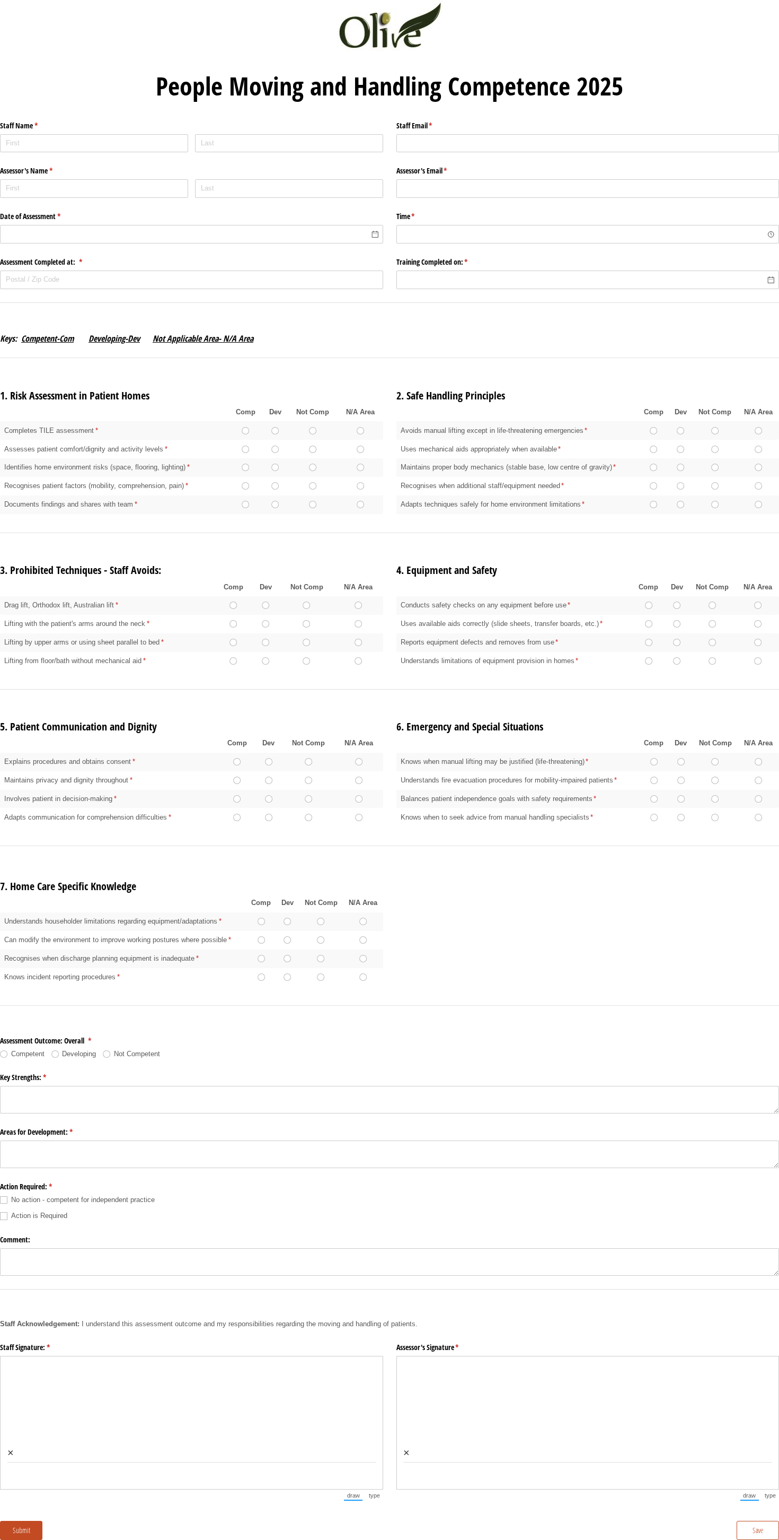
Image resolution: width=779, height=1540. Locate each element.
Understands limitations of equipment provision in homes (487, 661)
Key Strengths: (35, 1077)
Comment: (15, 1239)
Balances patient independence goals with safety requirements (496, 799)
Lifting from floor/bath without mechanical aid (72, 661)
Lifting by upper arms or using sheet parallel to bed (82, 642)
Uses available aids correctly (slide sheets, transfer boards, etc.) (500, 624)
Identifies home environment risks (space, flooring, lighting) (94, 467)
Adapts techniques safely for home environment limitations (491, 504)
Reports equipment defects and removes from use (477, 642)
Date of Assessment (42, 216)
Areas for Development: (49, 1132)
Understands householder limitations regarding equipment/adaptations (110, 921)
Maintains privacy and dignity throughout (66, 780)
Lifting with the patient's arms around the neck (74, 624)
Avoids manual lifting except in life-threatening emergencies (492, 430)
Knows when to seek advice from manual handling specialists (495, 817)
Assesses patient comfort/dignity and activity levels (83, 449)
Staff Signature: (37, 1347)
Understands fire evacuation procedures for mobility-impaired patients (507, 780)
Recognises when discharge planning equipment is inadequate (99, 958)
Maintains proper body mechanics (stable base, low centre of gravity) (506, 467)
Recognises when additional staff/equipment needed (480, 486)
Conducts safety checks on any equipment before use (483, 605)
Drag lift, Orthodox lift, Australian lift (59, 605)
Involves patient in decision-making (58, 799)
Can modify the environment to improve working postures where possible (115, 940)
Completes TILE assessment (49, 430)
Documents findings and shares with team (68, 504)
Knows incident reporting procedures (60, 977)
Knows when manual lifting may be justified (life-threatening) (493, 761)
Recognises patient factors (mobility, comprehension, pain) (94, 486)
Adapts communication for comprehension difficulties (85, 817)
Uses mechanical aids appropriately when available (479, 449)
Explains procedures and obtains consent (67, 761)
